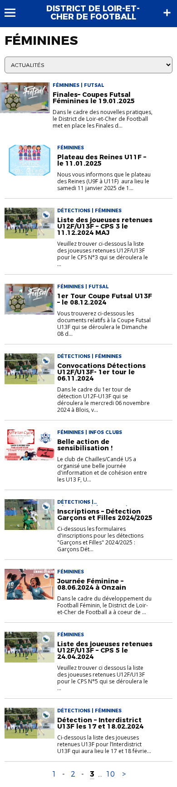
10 (110, 774)
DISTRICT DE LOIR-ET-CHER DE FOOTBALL (93, 13)
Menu (14, 12)
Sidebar (167, 12)
